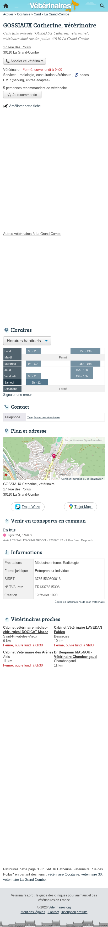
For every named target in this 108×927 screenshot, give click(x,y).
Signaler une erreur (17, 395)
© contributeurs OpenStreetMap (84, 440)
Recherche (102, 5)
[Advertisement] (54, 172)
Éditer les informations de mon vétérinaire (80, 601)
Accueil (6, 5)
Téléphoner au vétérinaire (43, 417)
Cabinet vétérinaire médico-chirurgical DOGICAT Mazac (25, 629)
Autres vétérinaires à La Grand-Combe (32, 234)
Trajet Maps (83, 507)
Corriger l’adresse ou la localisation (82, 478)
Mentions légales (33, 912)
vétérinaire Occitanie (63, 874)
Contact (53, 912)
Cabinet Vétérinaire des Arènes (28, 652)
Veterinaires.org (59, 907)
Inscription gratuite (74, 912)
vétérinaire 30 (91, 874)
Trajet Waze (31, 507)
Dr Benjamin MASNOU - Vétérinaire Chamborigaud (75, 654)
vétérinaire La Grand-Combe (24, 880)
